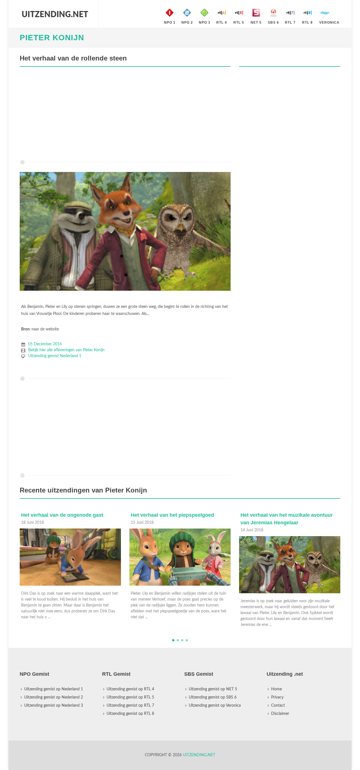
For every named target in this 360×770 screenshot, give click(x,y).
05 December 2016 (45, 344)
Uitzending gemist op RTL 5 (130, 697)
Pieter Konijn (52, 37)
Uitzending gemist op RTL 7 (130, 706)
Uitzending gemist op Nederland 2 (53, 697)
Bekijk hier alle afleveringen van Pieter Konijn (66, 350)
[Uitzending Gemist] (55, 14)
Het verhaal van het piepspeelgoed (62, 515)
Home (276, 689)
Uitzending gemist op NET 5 (213, 689)
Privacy (277, 697)
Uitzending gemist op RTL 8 (130, 714)
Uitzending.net (199, 755)
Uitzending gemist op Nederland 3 (53, 706)
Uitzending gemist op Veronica (215, 706)
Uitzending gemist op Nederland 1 (53, 689)
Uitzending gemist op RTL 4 (130, 689)
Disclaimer (280, 714)
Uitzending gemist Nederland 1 (54, 356)
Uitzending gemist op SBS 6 (213, 697)
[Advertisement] (125, 114)
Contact (278, 706)
